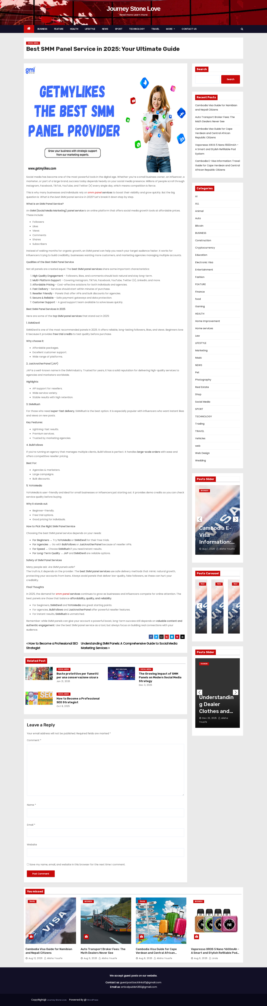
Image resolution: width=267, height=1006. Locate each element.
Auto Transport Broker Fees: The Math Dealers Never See (103, 951)
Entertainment (204, 269)
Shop (198, 394)
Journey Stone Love (133, 8)
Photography (203, 379)
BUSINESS (42, 28)
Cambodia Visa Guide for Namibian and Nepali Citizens (48, 951)
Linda (214, 958)
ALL (197, 203)
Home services (204, 328)
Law (197, 336)
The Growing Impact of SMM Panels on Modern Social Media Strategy (160, 677)
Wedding (200, 460)
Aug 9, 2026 (90, 958)
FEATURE (59, 28)
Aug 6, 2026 (201, 958)
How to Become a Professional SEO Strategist (78, 700)
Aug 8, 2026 (217, 597)
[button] (242, 29)
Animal (199, 211)
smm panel (95, 192)
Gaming (200, 306)
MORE (169, 28)
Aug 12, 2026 (200, 597)
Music (198, 357)
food (198, 299)
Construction (203, 240)
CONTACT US (189, 28)
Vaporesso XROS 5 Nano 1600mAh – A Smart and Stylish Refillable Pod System (216, 149)
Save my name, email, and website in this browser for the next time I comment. (77, 864)
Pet (197, 372)
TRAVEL (155, 28)
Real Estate (202, 387)
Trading (199, 423)
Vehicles (200, 438)
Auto (198, 218)
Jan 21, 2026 (63, 681)
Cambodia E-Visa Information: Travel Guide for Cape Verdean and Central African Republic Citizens (217, 165)
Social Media (33, 43)
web (197, 446)
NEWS (105, 28)
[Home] (29, 29)
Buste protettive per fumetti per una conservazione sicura (77, 675)
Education (201, 255)
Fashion (199, 277)
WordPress (92, 999)
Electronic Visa (204, 262)
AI (196, 196)
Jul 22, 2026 (209, 548)
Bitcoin (199, 226)
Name (31, 805)
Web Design (202, 453)
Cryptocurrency (205, 247)
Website (32, 844)
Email (31, 825)
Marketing (201, 350)
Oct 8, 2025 (63, 706)
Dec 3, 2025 (145, 685)
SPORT (119, 28)
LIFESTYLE (90, 28)
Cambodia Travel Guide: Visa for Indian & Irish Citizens (217, 542)
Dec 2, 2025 (209, 721)
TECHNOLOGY (137, 28)
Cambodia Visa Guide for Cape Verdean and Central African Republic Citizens (213, 133)
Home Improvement (207, 321)
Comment (34, 740)
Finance (200, 292)
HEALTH (74, 28)
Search (202, 69)
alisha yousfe (227, 548)
